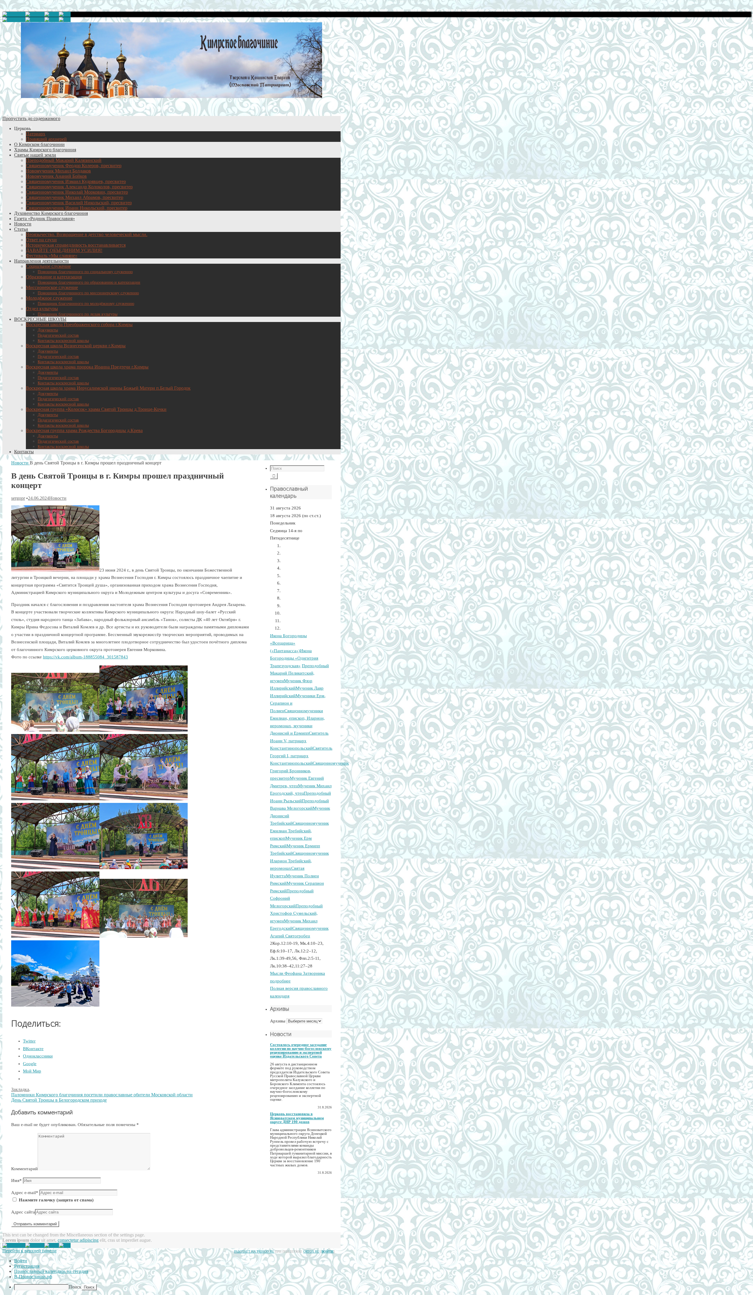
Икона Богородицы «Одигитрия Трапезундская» (294, 658)
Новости (20, 462)
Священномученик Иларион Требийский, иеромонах (299, 861)
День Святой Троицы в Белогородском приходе (59, 1100)
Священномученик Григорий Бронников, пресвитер (309, 771)
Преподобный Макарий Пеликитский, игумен (299, 673)
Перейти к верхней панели (29, 1250)
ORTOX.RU (311, 1251)
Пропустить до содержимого (31, 118)
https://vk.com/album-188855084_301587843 (85, 657)
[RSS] (51, 14)
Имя (16, 1180)
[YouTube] (13, 14)
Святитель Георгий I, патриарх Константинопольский (301, 756)
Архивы (277, 1021)
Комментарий (24, 1168)
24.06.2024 (38, 498)
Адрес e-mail (24, 1192)
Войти (327, 1251)
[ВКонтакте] (65, 14)
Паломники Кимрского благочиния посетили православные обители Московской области (102, 1094)
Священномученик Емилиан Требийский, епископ (299, 831)
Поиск (75, 1286)
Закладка (20, 1089)
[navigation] (376, 1274)
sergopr (18, 498)
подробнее (280, 981)
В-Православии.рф (33, 1276)
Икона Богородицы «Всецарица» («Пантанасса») (288, 643)
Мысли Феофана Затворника (297, 973)
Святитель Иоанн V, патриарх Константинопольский (299, 741)
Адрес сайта (23, 1212)
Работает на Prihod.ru (254, 1251)
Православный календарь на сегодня (51, 1271)
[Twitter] (34, 14)
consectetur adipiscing (78, 1240)
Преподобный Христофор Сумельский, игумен (296, 913)
